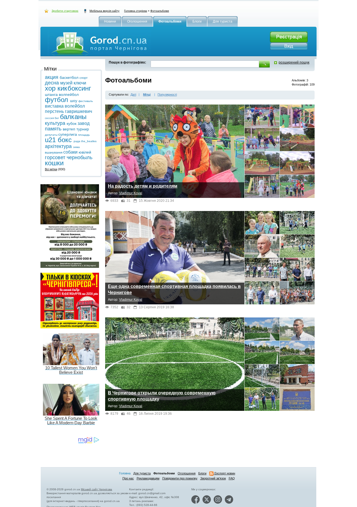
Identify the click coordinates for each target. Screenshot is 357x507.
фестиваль (85, 101)
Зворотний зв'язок (213, 478)
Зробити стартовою (65, 10)
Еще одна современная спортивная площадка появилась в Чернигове (174, 289)
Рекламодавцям (148, 478)
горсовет (56, 157)
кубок (72, 123)
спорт (83, 77)
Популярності (167, 94)
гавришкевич (78, 111)
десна (52, 83)
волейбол (75, 106)
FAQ (232, 478)
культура (56, 123)
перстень (55, 111)
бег (57, 118)
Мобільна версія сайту (104, 10)
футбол (57, 99)
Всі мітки (51, 169)
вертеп (69, 129)
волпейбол (69, 94)
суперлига (68, 134)
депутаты (51, 134)
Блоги (202, 473)
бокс (66, 140)
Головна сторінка (135, 10)
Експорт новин (224, 473)
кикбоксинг (74, 88)
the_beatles (89, 141)
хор (51, 88)
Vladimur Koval (130, 193)
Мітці (147, 94)
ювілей (85, 152)
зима (76, 147)
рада (77, 141)
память (54, 129)
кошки (54, 163)
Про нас (128, 478)
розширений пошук (294, 62)
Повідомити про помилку (179, 478)
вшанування (54, 152)
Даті (133, 94)
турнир (82, 129)
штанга (52, 94)
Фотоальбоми (159, 10)
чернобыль (79, 157)
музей (67, 83)
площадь (84, 134)
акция (52, 77)
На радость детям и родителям (142, 186)
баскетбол (69, 77)
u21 (51, 140)
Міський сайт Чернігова (96, 489)
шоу (74, 100)
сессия (50, 118)
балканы (73, 116)
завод (84, 123)
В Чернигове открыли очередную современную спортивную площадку (162, 395)
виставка (55, 106)
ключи (80, 83)
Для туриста (142, 473)
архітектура (59, 146)
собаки (71, 152)
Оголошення (187, 473)
